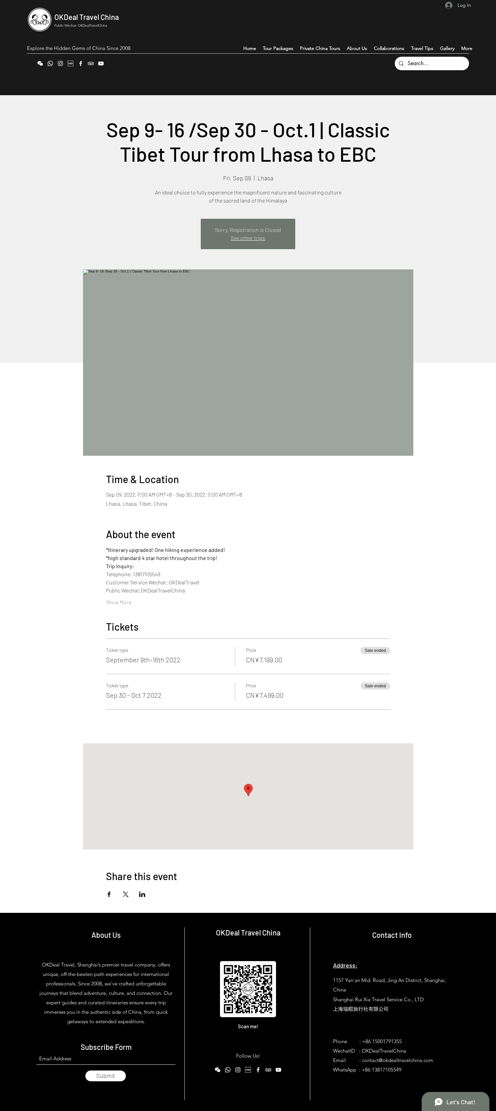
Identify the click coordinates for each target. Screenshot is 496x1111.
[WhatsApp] (50, 63)
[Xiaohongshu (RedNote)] (70, 63)
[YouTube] (101, 63)
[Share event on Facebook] (109, 894)
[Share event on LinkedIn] (142, 894)
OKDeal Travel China (86, 16)
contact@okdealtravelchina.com (397, 1060)
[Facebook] (80, 63)
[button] (467, 48)
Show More (118, 602)
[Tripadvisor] (90, 63)
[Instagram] (60, 63)
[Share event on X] (125, 894)
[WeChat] (40, 63)
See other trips (248, 238)
